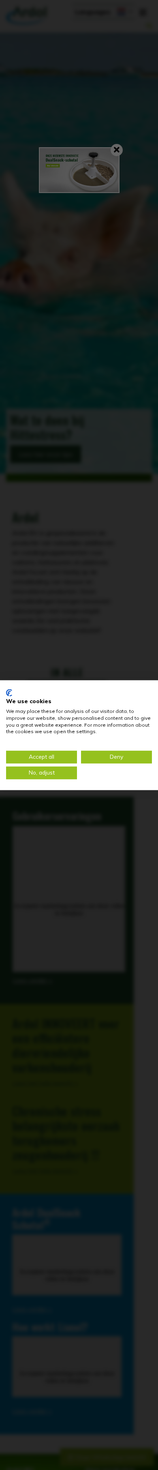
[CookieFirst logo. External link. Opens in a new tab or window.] (9, 692)
